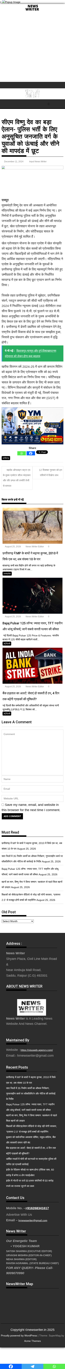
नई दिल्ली (7, 643)
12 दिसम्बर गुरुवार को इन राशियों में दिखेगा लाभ (50, 473)
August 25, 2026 (13, 546)
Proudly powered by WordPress (19, 1335)
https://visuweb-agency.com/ (37, 1050)
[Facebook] (31, 453)
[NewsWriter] (32, 10)
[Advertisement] (32, 47)
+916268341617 (37, 1208)
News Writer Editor (34, 546)
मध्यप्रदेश (7, 574)
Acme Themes (32, 1340)
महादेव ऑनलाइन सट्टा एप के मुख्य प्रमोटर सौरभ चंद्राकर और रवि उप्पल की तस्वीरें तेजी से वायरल (17, 478)
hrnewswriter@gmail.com (32, 1220)
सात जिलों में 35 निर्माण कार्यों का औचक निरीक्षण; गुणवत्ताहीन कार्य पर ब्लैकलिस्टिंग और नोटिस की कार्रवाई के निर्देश (30, 1093)
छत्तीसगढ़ (6, 458)
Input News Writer (38, 161)
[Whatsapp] (21, 453)
